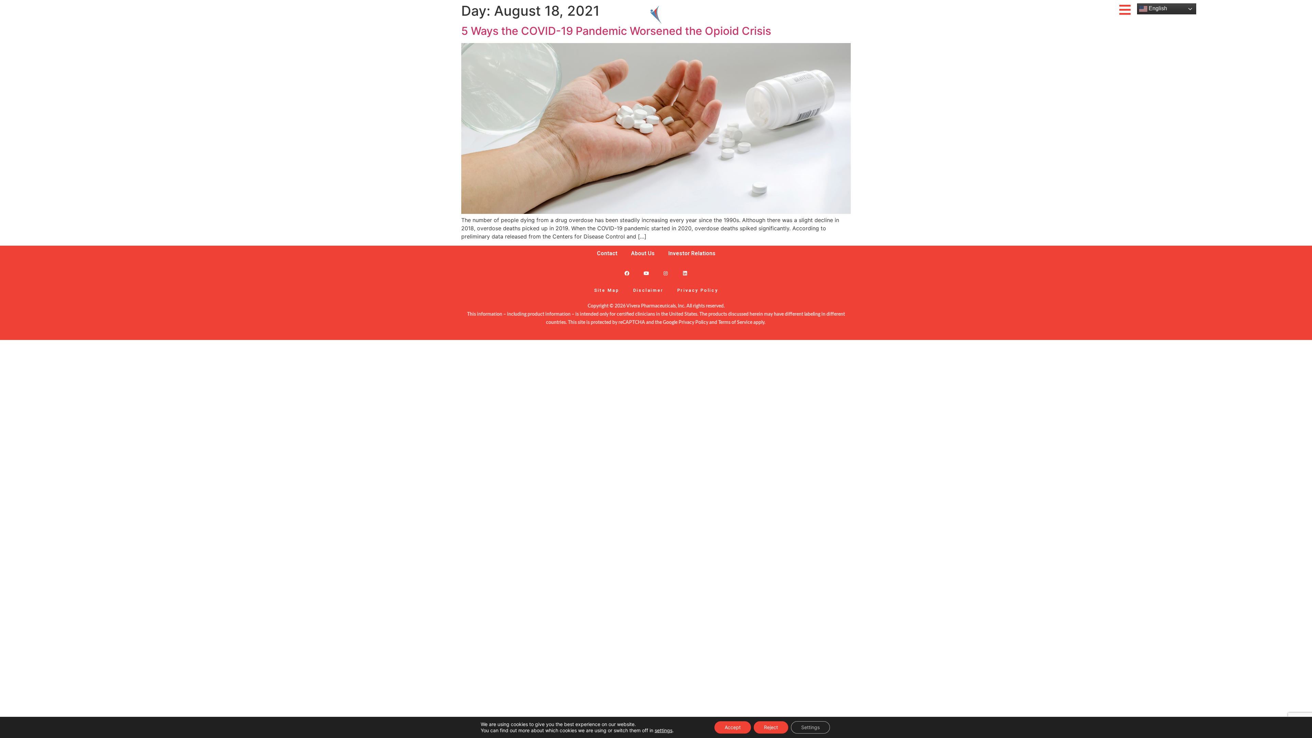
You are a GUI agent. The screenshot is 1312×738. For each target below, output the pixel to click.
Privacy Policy (697, 290)
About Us (643, 253)
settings (663, 730)
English (1157, 8)
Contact (607, 253)
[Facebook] (626, 273)
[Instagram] (665, 273)
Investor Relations (691, 253)
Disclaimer (648, 290)
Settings (810, 727)
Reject (771, 727)
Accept (733, 727)
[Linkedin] (685, 273)
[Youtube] (646, 273)
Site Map (606, 290)
